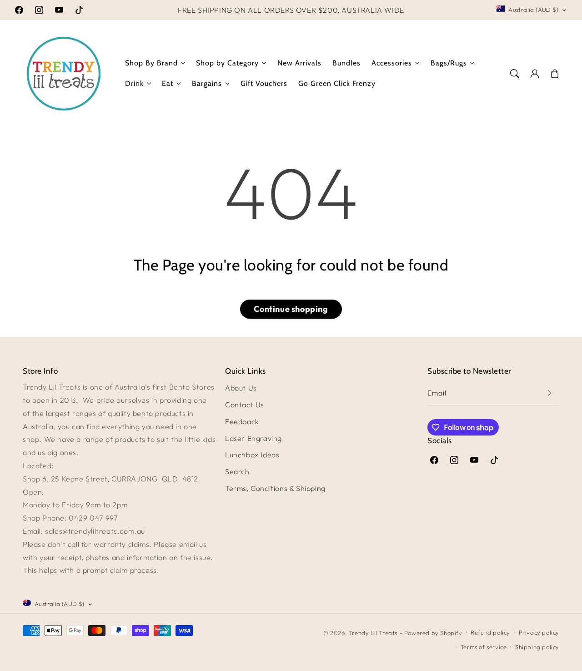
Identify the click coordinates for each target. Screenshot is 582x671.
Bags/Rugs (449, 63)
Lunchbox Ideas (252, 454)
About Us (241, 387)
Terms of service (484, 647)
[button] (515, 74)
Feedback (242, 421)
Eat (167, 83)
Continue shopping (291, 309)
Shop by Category (227, 63)
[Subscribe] (549, 393)
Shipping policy (537, 647)
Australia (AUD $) (533, 9)
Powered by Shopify (433, 632)
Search (237, 471)
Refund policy (490, 632)
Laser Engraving (253, 438)
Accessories (391, 63)
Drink (134, 83)
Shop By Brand (151, 63)
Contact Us (244, 404)
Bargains (207, 83)
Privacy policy (539, 632)
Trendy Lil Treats (373, 632)
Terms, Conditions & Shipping (275, 488)
